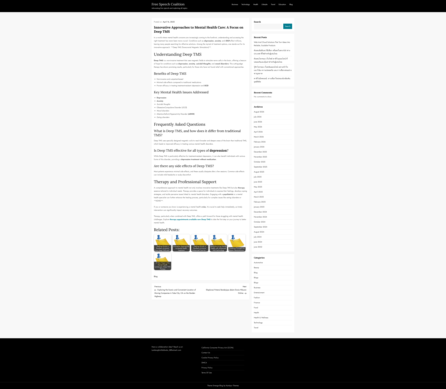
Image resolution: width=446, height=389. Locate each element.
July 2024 (257, 237)
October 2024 (259, 222)
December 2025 (260, 151)
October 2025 (259, 161)
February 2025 (260, 201)
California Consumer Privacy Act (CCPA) (217, 347)
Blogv (256, 282)
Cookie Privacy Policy (210, 357)
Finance (257, 302)
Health (255, 4)
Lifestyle (264, 4)
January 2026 (259, 146)
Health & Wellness (261, 317)
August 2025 (259, 171)
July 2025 (257, 176)
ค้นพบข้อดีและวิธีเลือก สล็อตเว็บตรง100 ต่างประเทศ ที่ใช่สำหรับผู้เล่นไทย (272, 52)
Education (282, 4)
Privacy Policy (207, 367)
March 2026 (259, 136)
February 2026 (260, 141)
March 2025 (259, 196)
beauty (256, 267)
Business (235, 4)
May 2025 (258, 186)
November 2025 (260, 156)
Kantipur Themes (232, 385)
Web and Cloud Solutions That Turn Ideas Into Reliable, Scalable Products (272, 44)
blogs (256, 277)
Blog (291, 4)
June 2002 (258, 247)
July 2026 (257, 116)
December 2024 (260, 211)
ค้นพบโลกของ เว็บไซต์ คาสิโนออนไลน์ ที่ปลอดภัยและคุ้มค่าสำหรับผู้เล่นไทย (271, 60)
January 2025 (259, 206)
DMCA (204, 362)
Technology (245, 4)
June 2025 (258, 181)
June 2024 (258, 242)
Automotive (258, 262)
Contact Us (206, 352)
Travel (273, 4)
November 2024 (260, 217)
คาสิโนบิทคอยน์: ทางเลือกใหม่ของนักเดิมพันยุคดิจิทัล (272, 80)
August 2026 (259, 111)
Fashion (257, 297)
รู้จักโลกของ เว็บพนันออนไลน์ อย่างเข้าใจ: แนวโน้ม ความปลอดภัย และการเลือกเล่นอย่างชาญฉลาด (273, 70)
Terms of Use (207, 372)
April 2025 (258, 191)
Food (256, 307)
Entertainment (259, 292)
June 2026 (258, 121)
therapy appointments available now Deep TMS (190, 219)
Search (257, 21)
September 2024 (260, 227)
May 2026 (258, 126)
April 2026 (258, 131)
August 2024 (259, 232)
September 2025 (260, 166)
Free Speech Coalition (168, 4)
